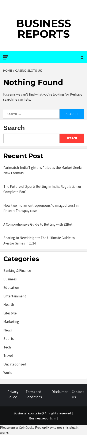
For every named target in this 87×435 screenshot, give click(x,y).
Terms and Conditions (34, 394)
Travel (8, 355)
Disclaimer (60, 391)
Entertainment (14, 296)
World (7, 372)
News (7, 330)
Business (10, 279)
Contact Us (78, 394)
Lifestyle (10, 313)
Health (8, 304)
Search (14, 127)
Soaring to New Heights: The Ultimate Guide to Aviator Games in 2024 (39, 240)
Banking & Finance (17, 270)
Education (11, 287)
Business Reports (43, 28)
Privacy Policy (12, 394)
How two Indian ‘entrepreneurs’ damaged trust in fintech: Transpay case (41, 208)
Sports (8, 338)
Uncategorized (14, 364)
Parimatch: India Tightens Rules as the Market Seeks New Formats (42, 170)
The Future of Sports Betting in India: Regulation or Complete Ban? (42, 189)
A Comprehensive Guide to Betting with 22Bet (37, 224)
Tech (7, 347)
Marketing (11, 321)
